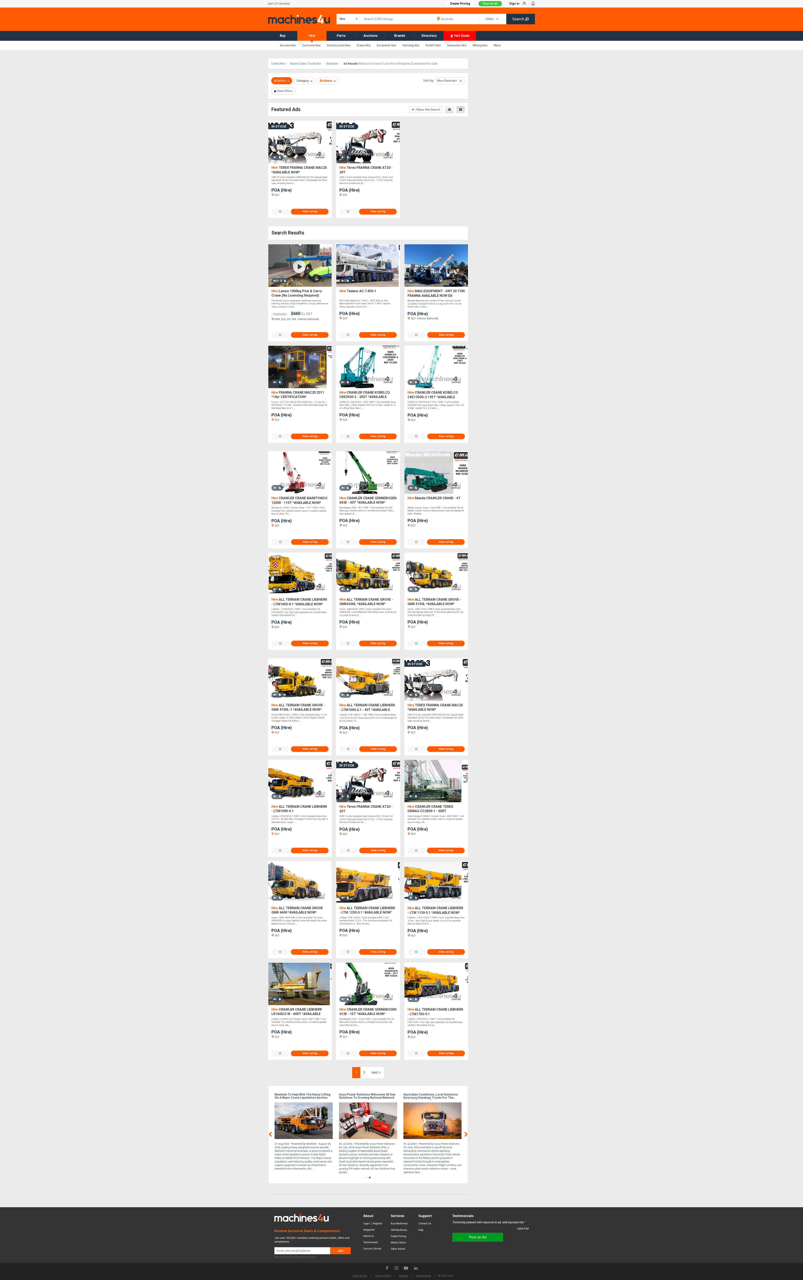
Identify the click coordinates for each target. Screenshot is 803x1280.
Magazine (369, 1229)
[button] (366, 1177)
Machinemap (423, 1275)
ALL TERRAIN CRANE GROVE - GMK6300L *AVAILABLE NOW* (366, 602)
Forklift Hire (433, 45)
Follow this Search (427, 109)
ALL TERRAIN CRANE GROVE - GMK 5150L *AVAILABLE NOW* (434, 602)
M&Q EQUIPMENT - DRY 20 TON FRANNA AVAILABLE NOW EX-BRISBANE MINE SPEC (436, 293)
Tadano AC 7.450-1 (357, 291)
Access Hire (288, 45)
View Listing (309, 211)
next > (376, 1072)
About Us (368, 1236)
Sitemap (403, 1275)
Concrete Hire (311, 45)
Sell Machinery (399, 1230)
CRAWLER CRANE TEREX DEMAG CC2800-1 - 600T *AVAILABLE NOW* (430, 809)
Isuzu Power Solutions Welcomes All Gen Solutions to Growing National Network (303, 1096)
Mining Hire (480, 45)
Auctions (370, 36)
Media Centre (398, 1242)
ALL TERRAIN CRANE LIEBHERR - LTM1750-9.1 (435, 1011)
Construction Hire (338, 45)
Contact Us (424, 1223)
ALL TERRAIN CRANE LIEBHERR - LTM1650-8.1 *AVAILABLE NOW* (299, 602)
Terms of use (359, 1275)
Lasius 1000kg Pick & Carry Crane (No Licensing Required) (296, 293)
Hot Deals (461, 36)
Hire (312, 36)
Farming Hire (411, 45)
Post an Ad (490, 3)
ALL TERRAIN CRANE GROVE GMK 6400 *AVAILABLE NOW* (297, 910)
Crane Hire (364, 45)
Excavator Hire (386, 45)
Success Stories (372, 1248)
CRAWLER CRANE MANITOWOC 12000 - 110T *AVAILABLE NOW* (299, 500)
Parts (341, 36)
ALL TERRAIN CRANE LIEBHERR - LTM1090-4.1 (299, 809)
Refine (281, 80)
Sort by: (428, 80)
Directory (429, 36)
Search (518, 19)
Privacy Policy (383, 1275)
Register (377, 1223)
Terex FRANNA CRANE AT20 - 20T (366, 170)
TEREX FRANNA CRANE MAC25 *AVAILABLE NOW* (299, 170)
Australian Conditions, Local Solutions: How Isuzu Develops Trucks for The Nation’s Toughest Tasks (366, 1096)
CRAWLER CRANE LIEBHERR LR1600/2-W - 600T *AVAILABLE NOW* (296, 1011)
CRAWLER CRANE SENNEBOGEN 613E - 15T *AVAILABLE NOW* (367, 1011)
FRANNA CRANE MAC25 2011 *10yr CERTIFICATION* (297, 394)
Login (366, 1223)
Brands (399, 36)
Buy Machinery (399, 1223)
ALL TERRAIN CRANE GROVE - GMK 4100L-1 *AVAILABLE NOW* (298, 707)
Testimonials (370, 1242)
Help (420, 1230)
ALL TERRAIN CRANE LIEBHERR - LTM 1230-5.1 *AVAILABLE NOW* (367, 910)
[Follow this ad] (280, 211)
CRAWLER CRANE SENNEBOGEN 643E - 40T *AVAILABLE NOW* (367, 500)
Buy (282, 36)
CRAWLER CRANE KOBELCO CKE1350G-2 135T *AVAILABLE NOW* (433, 394)
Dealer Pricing (398, 1236)
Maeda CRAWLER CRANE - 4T (434, 498)
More (497, 45)
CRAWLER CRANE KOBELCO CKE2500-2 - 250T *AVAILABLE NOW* (364, 394)
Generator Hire (457, 45)
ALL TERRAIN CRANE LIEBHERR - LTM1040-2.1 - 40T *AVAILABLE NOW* (367, 707)
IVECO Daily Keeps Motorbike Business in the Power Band (431, 1096)
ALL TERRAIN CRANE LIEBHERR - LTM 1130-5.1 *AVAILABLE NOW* (435, 910)
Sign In (514, 3)
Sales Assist (398, 1248)
